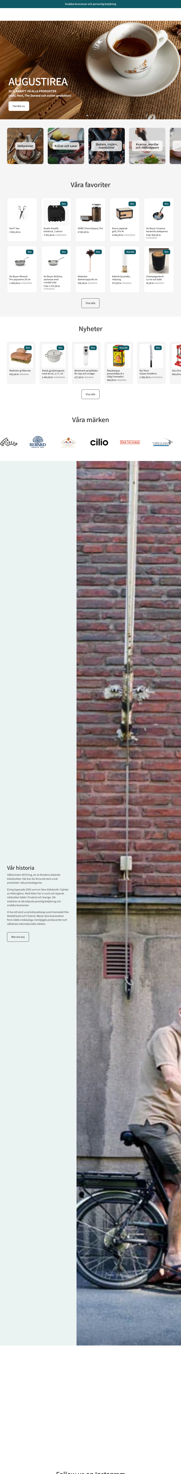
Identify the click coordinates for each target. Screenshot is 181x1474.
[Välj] (166, 220)
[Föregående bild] (5, 70)
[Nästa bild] (175, 70)
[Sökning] (12, 13)
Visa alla (90, 303)
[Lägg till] (30, 220)
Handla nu (19, 106)
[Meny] (4, 13)
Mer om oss (18, 937)
